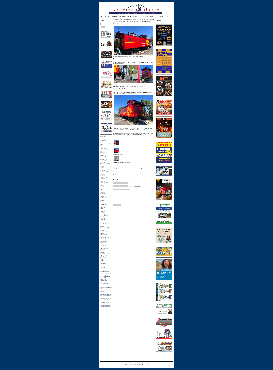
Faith (101, 184)
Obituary (101, 225)
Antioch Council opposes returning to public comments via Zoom (125, 19)
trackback (146, 168)
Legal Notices (145, 16)
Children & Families (103, 154)
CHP (101, 155)
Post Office (102, 238)
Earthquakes (102, 174)
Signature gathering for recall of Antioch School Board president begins (105, 306)
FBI (101, 185)
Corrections (102, 164)
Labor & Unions (103, 215)
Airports (101, 141)
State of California (103, 253)
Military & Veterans (103, 220)
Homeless (102, 203)
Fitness (101, 189)
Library (101, 219)
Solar (101, 251)
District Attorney (103, 171)
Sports (101, 252)
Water (101, 264)
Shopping (102, 249)
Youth (101, 267)
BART (101, 144)
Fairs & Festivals (103, 182)
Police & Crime (103, 234)
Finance (101, 186)
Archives (167, 16)
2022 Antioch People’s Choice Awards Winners (115, 16)
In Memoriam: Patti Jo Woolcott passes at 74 (146, 19)
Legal (101, 216)
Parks (101, 229)
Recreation (102, 244)
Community (102, 159)
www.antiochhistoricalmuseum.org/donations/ (121, 133)
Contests (101, 162)
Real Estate (102, 242)
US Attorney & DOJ (103, 261)
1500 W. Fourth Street (141, 133)
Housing (101, 205)
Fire (101, 188)
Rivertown (102, 245)
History (101, 199)
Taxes (101, 256)
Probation (102, 240)
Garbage (101, 192)
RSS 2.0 (131, 168)
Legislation (102, 218)
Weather (101, 266)
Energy (101, 181)
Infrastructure (102, 210)
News (101, 222)
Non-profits (102, 223)
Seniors (101, 246)
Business (102, 148)
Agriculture (102, 140)
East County (102, 177)
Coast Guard (102, 158)
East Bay (101, 175)
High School (102, 197)
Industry (101, 208)
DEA (101, 167)
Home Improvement (103, 201)
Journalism (102, 214)
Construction (102, 160)
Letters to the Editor (103, 227)
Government (102, 193)
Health (101, 196)
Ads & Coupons (103, 138)
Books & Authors (103, 147)
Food (101, 190)
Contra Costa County (104, 163)
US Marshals (102, 263)
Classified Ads (136, 16)
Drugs (101, 173)
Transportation (102, 259)
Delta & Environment (104, 169)
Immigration (102, 207)
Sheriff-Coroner (103, 248)
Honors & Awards (103, 204)
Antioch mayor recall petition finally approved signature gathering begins (105, 304)
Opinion (101, 226)
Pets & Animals (103, 231)
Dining (101, 170)
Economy (102, 178)
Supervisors (102, 255)
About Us (152, 16)
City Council (102, 156)
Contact (161, 16)
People (101, 230)
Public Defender (103, 241)
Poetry (101, 233)
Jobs (101, 212)
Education (102, 179)
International (102, 211)
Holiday (101, 200)
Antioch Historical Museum (132, 62)
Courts (101, 166)
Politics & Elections (103, 237)
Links (156, 16)
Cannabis (102, 152)
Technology (102, 257)
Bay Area (102, 145)
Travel (101, 260)
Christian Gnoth (133, 364)
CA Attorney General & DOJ (105, 149)
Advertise (129, 16)
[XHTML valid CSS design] (142, 364)
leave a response (140, 168)
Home (102, 16)
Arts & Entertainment (104, 143)
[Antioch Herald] (136, 14)
